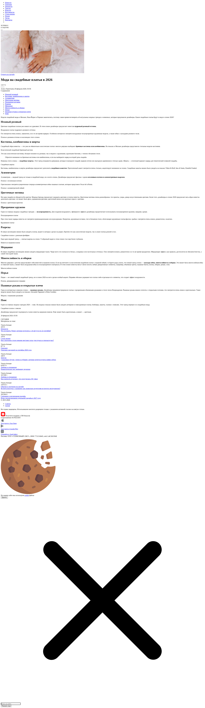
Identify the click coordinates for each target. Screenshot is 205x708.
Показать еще (6, 706)
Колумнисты (9, 12)
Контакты (8, 20)
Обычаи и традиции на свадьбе (12, 387)
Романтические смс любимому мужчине (15, 369)
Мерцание (9, 106)
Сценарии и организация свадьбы (13, 396)
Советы (8, 404)
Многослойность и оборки (15, 108)
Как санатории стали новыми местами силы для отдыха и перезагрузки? (27, 340)
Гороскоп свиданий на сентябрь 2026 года (16, 350)
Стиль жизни (10, 14)
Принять (4, 497)
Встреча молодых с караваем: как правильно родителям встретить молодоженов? (30, 388)
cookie (26, 495)
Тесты (7, 18)
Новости (8, 3)
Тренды (8, 8)
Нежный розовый (11, 94)
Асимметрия (9, 98)
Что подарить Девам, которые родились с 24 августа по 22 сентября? (26, 331)
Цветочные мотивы (12, 100)
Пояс (7, 114)
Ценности (8, 6)
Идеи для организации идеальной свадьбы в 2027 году (21, 398)
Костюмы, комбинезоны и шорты (17, 96)
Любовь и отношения (9, 367)
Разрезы (8, 104)
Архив (7, 406)
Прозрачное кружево (12, 102)
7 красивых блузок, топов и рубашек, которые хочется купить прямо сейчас (28, 360)
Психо (7, 16)
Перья (7, 110)
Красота (8, 10)
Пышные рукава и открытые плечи (18, 112)
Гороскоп (8, 4)
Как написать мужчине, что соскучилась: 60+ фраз (19, 379)
